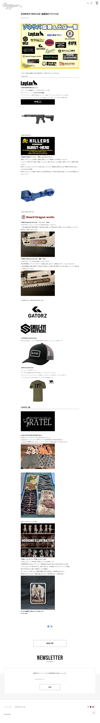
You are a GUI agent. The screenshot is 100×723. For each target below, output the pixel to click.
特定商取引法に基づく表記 (20, 706)
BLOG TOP (50, 643)
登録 (50, 687)
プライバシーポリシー (8, 706)
